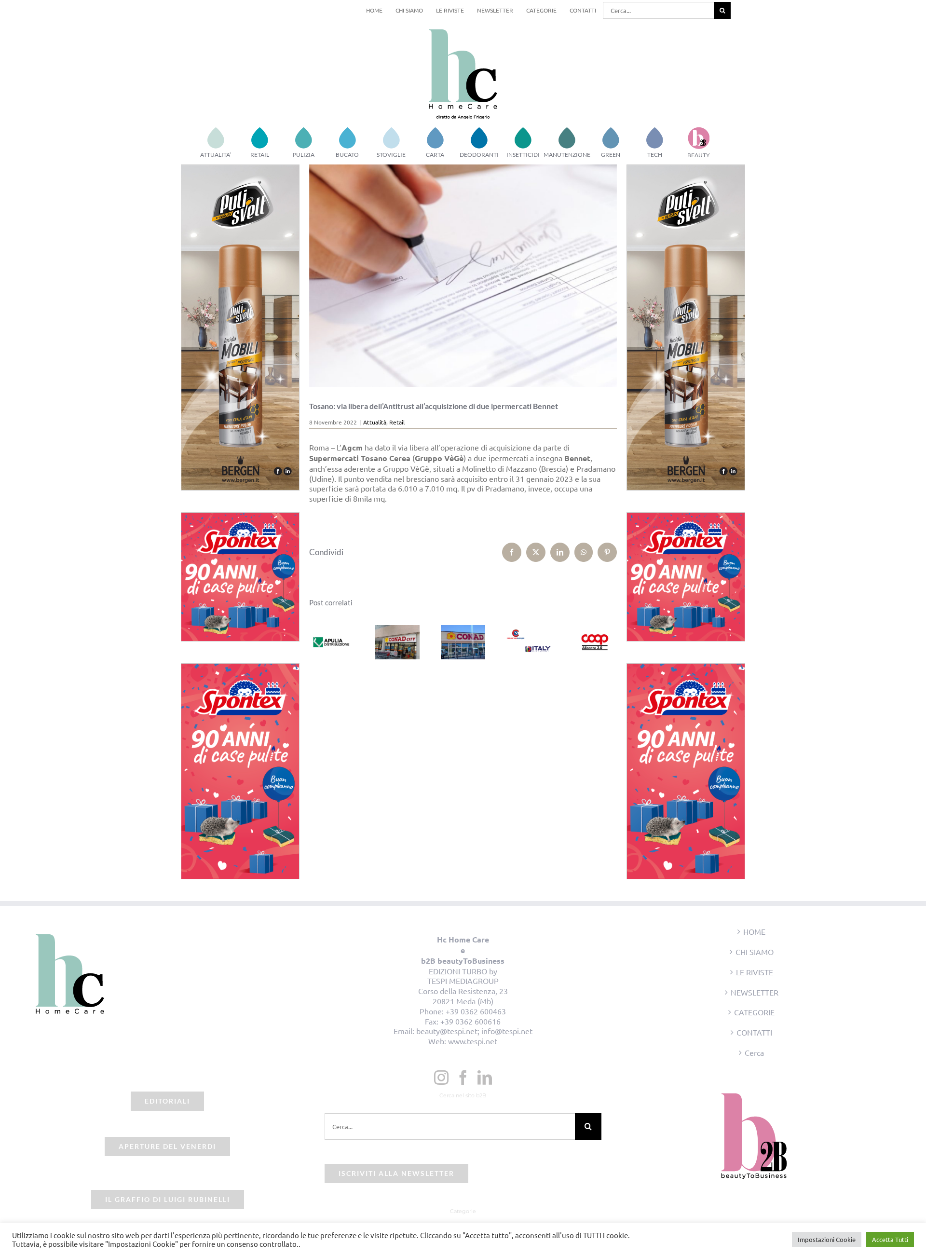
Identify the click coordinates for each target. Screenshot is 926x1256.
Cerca (754, 1052)
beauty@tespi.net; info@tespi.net (474, 1031)
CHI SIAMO (754, 951)
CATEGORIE (754, 1012)
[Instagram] (441, 1077)
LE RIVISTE (754, 972)
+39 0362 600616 (470, 1021)
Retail (397, 422)
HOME (754, 931)
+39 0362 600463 (476, 1011)
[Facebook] (463, 1077)
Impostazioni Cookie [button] (827, 1239)
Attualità (374, 422)
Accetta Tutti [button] (890, 1239)
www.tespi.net (472, 1041)
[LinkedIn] (484, 1077)
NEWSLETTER (754, 992)
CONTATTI (754, 1032)
